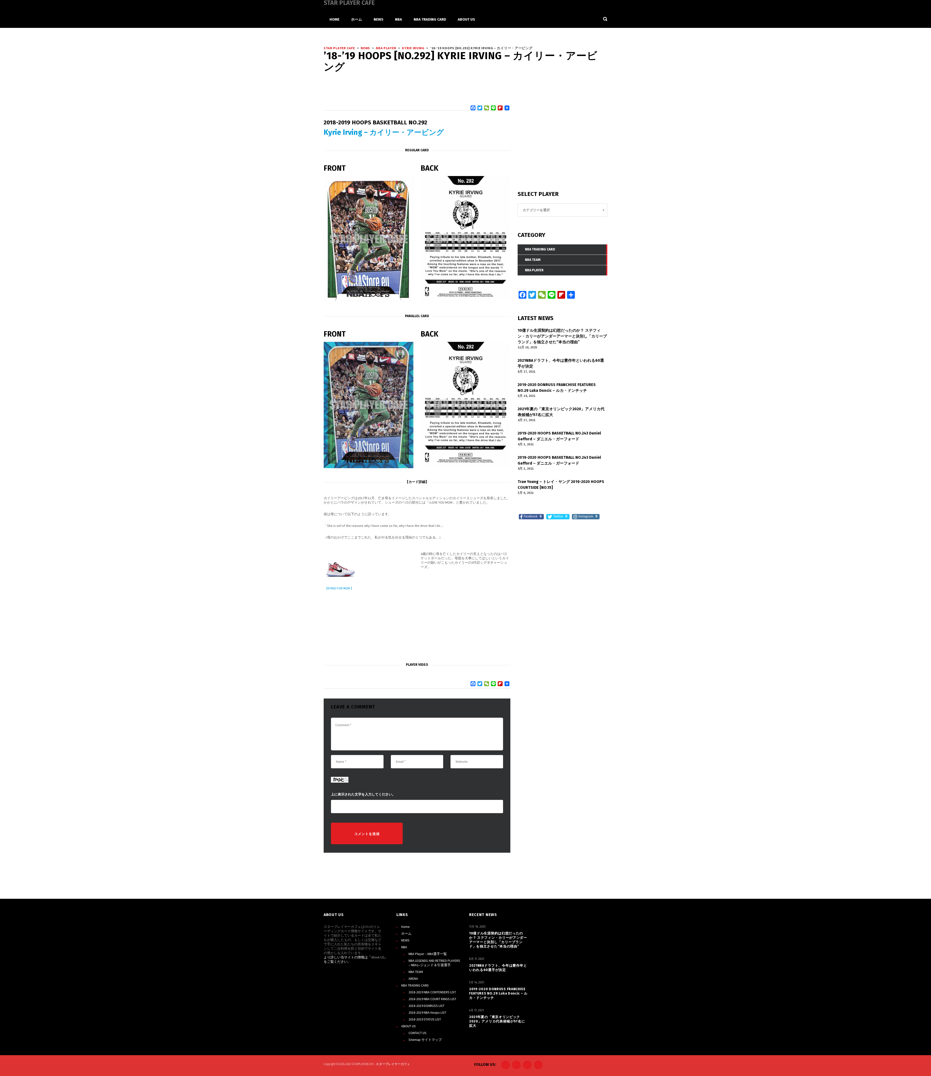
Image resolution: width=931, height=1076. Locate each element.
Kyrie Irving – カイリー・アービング (384, 132)
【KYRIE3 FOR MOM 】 (339, 588)
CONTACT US (417, 1033)
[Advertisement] (417, 627)
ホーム (406, 933)
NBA (404, 947)
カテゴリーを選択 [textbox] (536, 210)
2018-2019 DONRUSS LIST (426, 1006)
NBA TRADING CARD (415, 985)
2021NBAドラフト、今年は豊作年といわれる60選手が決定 (498, 968)
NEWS (405, 940)
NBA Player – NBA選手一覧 (428, 954)
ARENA (413, 978)
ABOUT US (408, 1026)
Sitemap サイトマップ (425, 1039)
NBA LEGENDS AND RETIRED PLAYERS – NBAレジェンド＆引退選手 (434, 962)
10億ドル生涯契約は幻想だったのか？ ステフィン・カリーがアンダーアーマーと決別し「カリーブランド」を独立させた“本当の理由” (498, 939)
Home (405, 926)
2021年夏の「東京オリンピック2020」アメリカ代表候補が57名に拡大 (497, 1021)
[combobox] (562, 210)
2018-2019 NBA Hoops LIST (427, 1012)
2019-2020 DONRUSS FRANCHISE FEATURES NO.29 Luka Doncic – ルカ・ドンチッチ (498, 993)
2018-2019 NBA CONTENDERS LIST (432, 992)
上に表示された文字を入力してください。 (363, 794)
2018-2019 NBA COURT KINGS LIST (432, 999)
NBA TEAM (416, 972)
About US (377, 957)
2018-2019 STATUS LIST (425, 1019)
